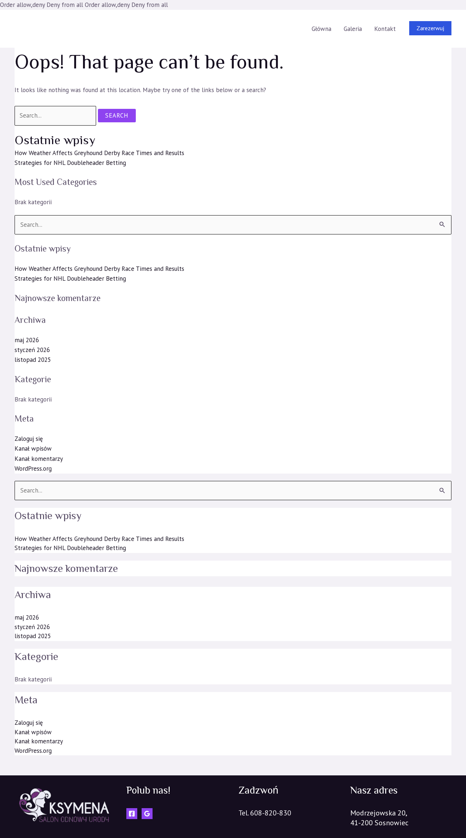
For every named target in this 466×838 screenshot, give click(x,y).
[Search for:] (56, 115)
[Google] (147, 813)
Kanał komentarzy (39, 459)
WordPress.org (33, 469)
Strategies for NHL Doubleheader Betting (70, 163)
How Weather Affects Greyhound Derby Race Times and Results (99, 153)
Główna (321, 29)
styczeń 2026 (32, 350)
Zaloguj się (29, 439)
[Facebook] (131, 813)
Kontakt (385, 29)
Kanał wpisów (33, 448)
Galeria (353, 29)
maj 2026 (27, 340)
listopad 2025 (33, 360)
